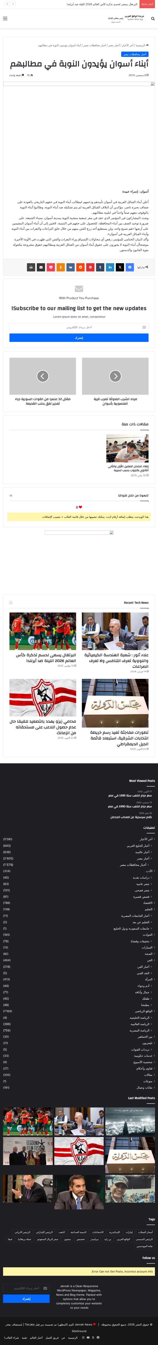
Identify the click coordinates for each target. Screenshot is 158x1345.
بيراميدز (95, 1239)
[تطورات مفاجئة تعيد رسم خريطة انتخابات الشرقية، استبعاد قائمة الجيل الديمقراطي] (115, 703)
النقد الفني (143, 973)
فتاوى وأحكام (144, 1068)
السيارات (147, 947)
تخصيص (81, 1239)
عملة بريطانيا (24, 1239)
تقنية (24, 1337)
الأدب (149, 871)
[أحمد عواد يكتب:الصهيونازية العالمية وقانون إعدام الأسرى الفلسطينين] (130, 1121)
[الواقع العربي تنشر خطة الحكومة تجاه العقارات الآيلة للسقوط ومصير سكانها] (28, 1189)
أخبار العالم (36, 1337)
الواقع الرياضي (143, 1011)
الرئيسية (141, 45)
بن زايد (107, 1239)
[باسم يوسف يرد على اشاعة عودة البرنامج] (79, 1192)
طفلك (145, 998)
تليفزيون (147, 1043)
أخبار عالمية (142, 852)
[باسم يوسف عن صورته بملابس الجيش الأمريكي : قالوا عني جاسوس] (130, 1189)
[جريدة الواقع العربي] (125, 18)
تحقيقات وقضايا (140, 941)
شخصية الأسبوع (143, 1062)
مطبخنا (145, 1005)
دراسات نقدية (141, 877)
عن (63, 1337)
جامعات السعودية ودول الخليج (131, 928)
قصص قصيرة (141, 896)
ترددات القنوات (140, 1049)
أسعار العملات (145, 1232)
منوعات (147, 1081)
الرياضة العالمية (140, 1024)
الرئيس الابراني (22, 1232)
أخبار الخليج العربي (138, 845)
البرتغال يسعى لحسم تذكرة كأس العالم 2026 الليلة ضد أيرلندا (46, 657)
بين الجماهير (145, 1036)
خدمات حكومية (143, 1055)
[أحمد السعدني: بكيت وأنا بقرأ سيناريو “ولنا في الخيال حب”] (28, 1151)
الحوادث (147, 934)
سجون (67, 1239)
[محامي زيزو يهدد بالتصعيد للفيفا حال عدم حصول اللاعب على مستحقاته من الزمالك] (42, 697)
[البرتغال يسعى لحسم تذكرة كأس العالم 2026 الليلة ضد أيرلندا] (42, 631)
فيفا (10, 1239)
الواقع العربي (123, 1239)
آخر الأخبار (128, 45)
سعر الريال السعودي (47, 1239)
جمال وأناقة (142, 992)
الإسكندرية (114, 1232)
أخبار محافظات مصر (94, 45)
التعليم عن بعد (140, 922)
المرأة (148, 979)
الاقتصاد (147, 902)
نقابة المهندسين (145, 1246)
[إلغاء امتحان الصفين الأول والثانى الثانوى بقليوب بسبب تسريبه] (127, 448)
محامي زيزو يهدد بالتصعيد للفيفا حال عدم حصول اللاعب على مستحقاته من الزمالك (43, 727)
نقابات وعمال (144, 1087)
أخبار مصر (114, 45)
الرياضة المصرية (139, 1030)
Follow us (149, 1258)
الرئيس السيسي (144, 1239)
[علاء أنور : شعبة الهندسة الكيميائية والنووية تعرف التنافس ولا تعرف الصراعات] (115, 631)
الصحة (148, 953)
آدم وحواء (143, 985)
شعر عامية (142, 884)
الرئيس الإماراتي (44, 1232)
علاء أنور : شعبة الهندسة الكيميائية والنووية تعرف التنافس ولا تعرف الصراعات (116, 660)
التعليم (148, 909)
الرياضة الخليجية (139, 1017)
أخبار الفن (143, 966)
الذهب (61, 1232)
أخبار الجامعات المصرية (135, 915)
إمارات (129, 1232)
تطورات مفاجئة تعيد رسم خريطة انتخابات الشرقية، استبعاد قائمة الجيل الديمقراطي (119, 738)
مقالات (148, 1074)
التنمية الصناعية (78, 1232)
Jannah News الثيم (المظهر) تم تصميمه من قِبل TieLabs (58, 1324)
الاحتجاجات (97, 1232)
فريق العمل (52, 1337)
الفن (149, 960)
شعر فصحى (142, 890)
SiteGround (79, 1331)
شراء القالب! (11, 1337)
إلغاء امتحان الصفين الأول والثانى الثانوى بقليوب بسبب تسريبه (128, 468)
